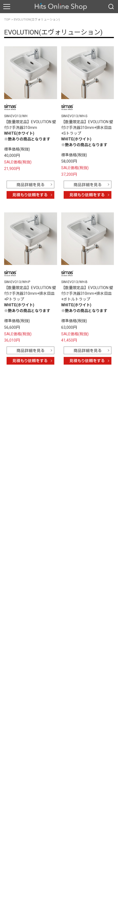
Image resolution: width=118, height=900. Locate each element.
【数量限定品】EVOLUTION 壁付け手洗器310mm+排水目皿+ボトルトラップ (87, 293)
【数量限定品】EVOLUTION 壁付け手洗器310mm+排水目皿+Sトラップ (87, 127)
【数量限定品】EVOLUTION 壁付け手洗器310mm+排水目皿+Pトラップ (30, 293)
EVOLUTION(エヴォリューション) (37, 19)
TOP (7, 19)
